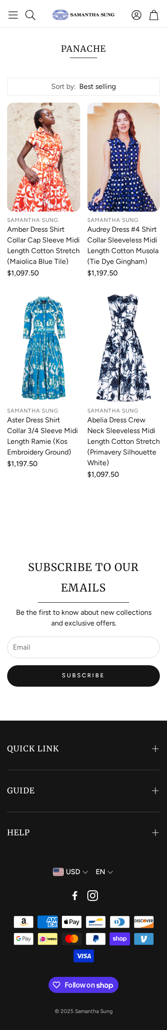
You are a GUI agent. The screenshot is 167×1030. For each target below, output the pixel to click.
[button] (13, 14)
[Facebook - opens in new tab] (74, 895)
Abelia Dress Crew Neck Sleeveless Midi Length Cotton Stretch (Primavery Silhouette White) (123, 441)
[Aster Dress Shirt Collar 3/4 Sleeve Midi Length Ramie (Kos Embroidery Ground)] (43, 347)
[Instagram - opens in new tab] (92, 895)
